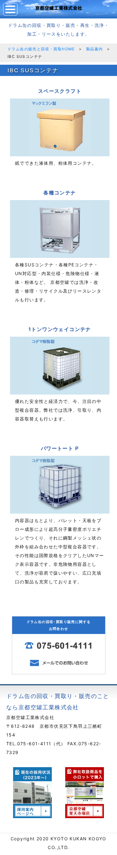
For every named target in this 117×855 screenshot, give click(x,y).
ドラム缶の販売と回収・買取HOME (41, 49)
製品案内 (94, 49)
